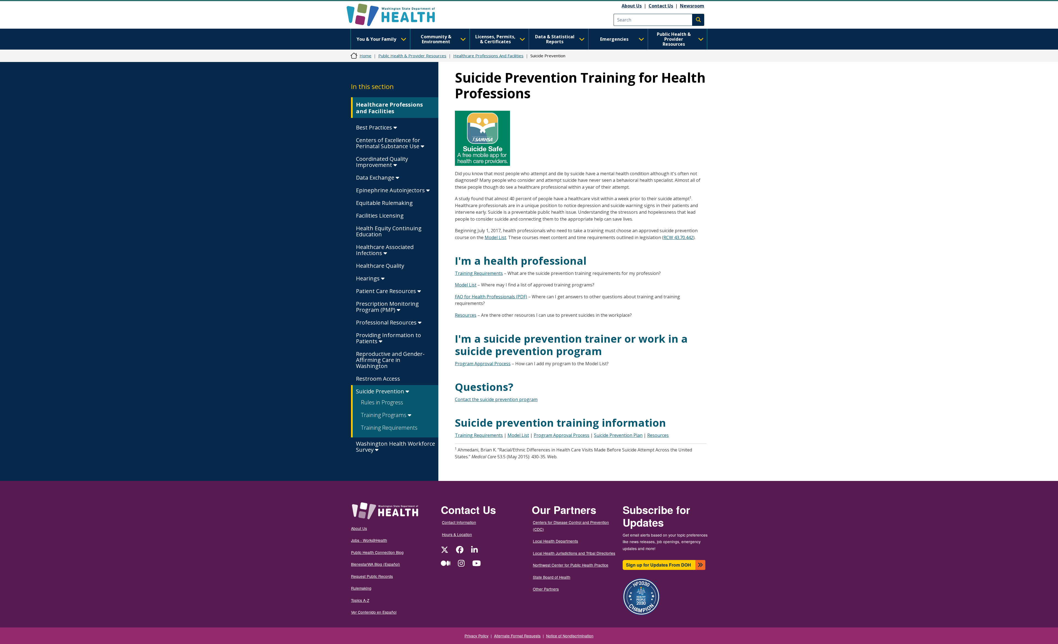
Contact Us (661, 6)
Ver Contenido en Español (373, 612)
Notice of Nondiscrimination (569, 635)
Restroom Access (378, 378)
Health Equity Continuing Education (389, 231)
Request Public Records (372, 576)
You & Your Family (376, 39)
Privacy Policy (476, 635)
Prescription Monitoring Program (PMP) (387, 306)
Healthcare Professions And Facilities (488, 55)
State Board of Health (551, 577)
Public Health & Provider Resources (674, 39)
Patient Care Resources (386, 291)
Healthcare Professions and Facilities (389, 108)
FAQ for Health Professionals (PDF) (491, 297)
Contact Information (459, 522)
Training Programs (384, 415)
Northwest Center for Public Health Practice (570, 565)
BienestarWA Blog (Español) (375, 564)
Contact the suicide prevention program (496, 399)
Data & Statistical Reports (554, 39)
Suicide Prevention (381, 391)
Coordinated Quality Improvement (382, 162)
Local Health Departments (555, 541)
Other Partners (546, 589)
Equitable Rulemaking (384, 203)
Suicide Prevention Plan (618, 435)
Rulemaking (361, 588)
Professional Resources (387, 322)
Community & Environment (436, 39)
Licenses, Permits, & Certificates (495, 39)
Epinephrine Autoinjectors (391, 190)
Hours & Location (457, 534)
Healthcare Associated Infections (385, 250)
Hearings (368, 278)
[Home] (395, 15)
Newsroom (692, 6)
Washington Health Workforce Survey (395, 446)
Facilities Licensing (380, 215)
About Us (632, 6)
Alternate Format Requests (517, 635)
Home (365, 55)
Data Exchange (376, 177)
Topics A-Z (360, 600)
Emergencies (614, 39)
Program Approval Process (483, 364)
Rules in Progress (382, 402)
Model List (495, 237)
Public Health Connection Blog (377, 552)
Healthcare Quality (380, 265)
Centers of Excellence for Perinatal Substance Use (388, 143)
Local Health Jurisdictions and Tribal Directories (574, 553)
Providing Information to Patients (388, 338)
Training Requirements (389, 427)
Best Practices (374, 127)
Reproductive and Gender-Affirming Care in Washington (390, 360)
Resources (465, 315)
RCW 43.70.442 (678, 237)
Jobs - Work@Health (369, 540)
